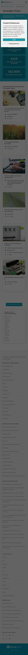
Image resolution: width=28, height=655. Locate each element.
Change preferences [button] (14, 43)
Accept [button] (14, 39)
